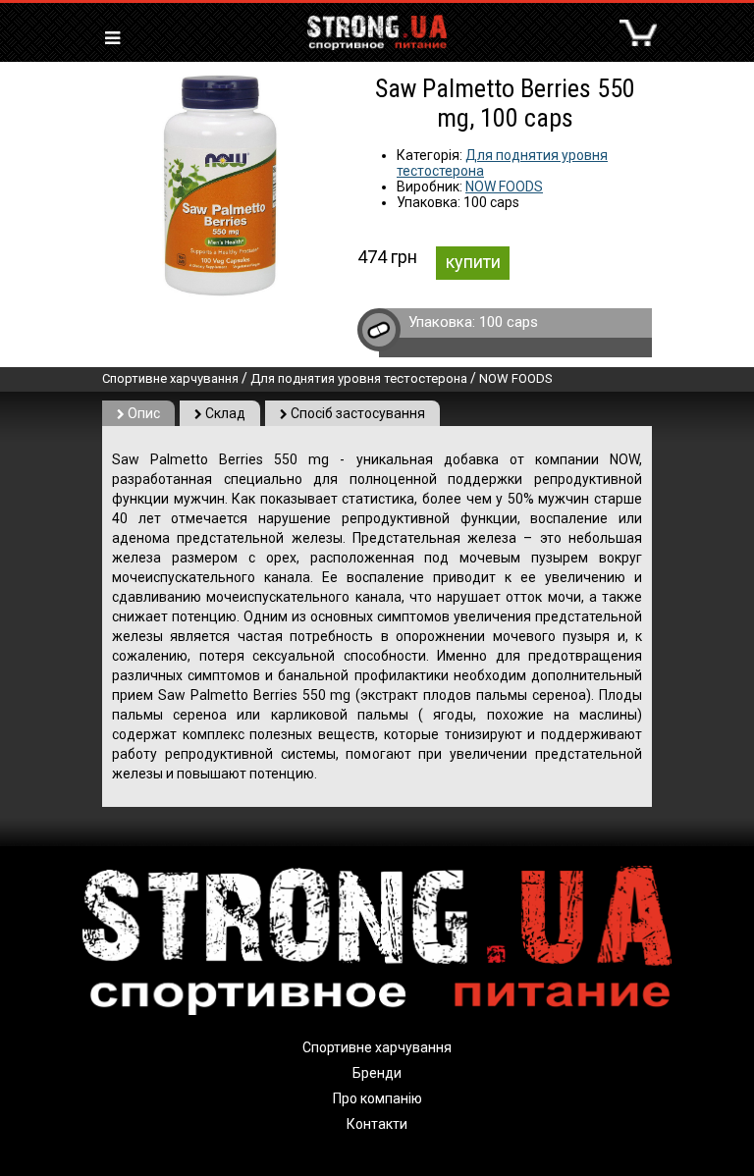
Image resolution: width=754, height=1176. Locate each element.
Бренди (377, 1073)
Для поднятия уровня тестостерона (358, 378)
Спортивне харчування (170, 378)
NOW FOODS (504, 186)
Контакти (377, 1124)
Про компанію (377, 1098)
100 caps (508, 322)
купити (473, 261)
